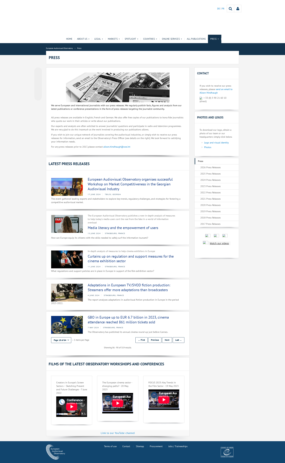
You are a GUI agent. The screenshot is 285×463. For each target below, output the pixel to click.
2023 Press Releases (210, 186)
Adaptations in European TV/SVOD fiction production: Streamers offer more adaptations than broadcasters (129, 287)
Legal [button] (97, 38)
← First (141, 340)
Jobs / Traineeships (178, 446)
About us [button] (82, 38)
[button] (61, 340)
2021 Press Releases (210, 198)
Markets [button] (113, 38)
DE (219, 8)
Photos (207, 147)
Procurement (156, 446)
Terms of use (110, 446)
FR (223, 8)
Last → (178, 340)
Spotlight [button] (130, 38)
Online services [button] (171, 38)
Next (167, 340)
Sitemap (140, 446)
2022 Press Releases (210, 192)
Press (200, 161)
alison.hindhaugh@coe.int (116, 146)
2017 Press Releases (210, 223)
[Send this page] (38, 96)
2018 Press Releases (210, 217)
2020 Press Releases (210, 205)
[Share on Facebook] (38, 84)
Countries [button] (149, 38)
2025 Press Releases (210, 173)
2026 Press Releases (210, 167)
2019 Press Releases (210, 211)
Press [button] (213, 38)
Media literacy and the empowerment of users (123, 227)
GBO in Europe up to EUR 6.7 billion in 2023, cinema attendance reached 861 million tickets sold (128, 319)
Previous (155, 340)
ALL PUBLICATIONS (196, 38)
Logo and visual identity (216, 142)
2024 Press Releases (210, 179)
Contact (126, 446)
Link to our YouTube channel (118, 433)
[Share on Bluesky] (38, 71)
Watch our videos (219, 243)
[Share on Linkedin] (38, 90)
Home (69, 38)
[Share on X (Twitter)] (38, 77)
